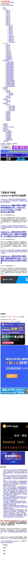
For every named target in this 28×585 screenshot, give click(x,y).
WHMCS (8, 104)
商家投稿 (5, 123)
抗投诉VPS (8, 53)
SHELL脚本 (6, 129)
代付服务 (5, 125)
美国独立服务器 (10, 73)
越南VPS (11, 32)
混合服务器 (8, 57)
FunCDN (10, 537)
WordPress (8, 111)
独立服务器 (6, 60)
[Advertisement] (14, 176)
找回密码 (15, 143)
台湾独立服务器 (10, 69)
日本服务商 (8, 136)
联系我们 (23, 541)
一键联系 (14, 319)
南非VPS (11, 33)
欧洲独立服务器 (10, 76)
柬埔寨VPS (11, 39)
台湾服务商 (8, 135)
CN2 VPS (8, 50)
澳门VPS (8, 13)
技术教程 (8, 114)
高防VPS (8, 46)
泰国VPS (11, 27)
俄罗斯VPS (11, 40)
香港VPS (8, 10)
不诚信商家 (6, 141)
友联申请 (10, 542)
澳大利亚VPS (12, 42)
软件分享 (8, 102)
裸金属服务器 (9, 59)
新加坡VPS (11, 36)
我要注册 (9, 143)
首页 (4, 7)
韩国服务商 (8, 138)
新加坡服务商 (9, 139)
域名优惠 (11, 93)
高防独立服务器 (10, 79)
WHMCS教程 (12, 106)
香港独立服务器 (10, 67)
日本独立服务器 (10, 70)
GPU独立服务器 (10, 63)
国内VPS (8, 12)
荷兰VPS (11, 35)
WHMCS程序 (12, 109)
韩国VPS (8, 17)
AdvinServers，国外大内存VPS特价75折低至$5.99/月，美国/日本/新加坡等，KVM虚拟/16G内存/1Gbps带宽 (14, 234)
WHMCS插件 (12, 110)
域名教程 (11, 94)
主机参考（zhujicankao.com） (13, 541)
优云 (5, 537)
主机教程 (5, 99)
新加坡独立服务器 (10, 83)
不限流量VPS (9, 56)
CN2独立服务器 (10, 61)
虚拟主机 (8, 90)
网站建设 (8, 113)
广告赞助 (13, 316)
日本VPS (8, 16)
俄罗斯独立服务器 (10, 82)
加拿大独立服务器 (10, 80)
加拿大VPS (11, 37)
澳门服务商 (8, 134)
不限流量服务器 (10, 77)
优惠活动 (8, 117)
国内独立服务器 (10, 66)
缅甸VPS (11, 29)
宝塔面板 (8, 118)
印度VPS (11, 26)
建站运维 (5, 103)
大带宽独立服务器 (10, 84)
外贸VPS (8, 49)
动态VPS (8, 47)
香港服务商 (8, 132)
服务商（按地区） (7, 131)
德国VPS (8, 22)
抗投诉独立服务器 (10, 86)
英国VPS (8, 20)
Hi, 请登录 (3, 143)
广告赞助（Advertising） (9, 126)
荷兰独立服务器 (10, 74)
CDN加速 (8, 97)
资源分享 (8, 115)
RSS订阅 (6, 542)
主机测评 (5, 87)
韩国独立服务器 (10, 72)
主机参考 (12, 2)
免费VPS (8, 96)
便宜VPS (8, 45)
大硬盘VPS (8, 54)
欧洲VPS (8, 23)
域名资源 (8, 92)
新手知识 (8, 100)
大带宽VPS (8, 51)
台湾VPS (8, 14)
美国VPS (8, 19)
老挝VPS (11, 30)
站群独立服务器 (10, 64)
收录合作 (5, 128)
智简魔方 (8, 120)
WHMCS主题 (12, 107)
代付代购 (18, 316)
